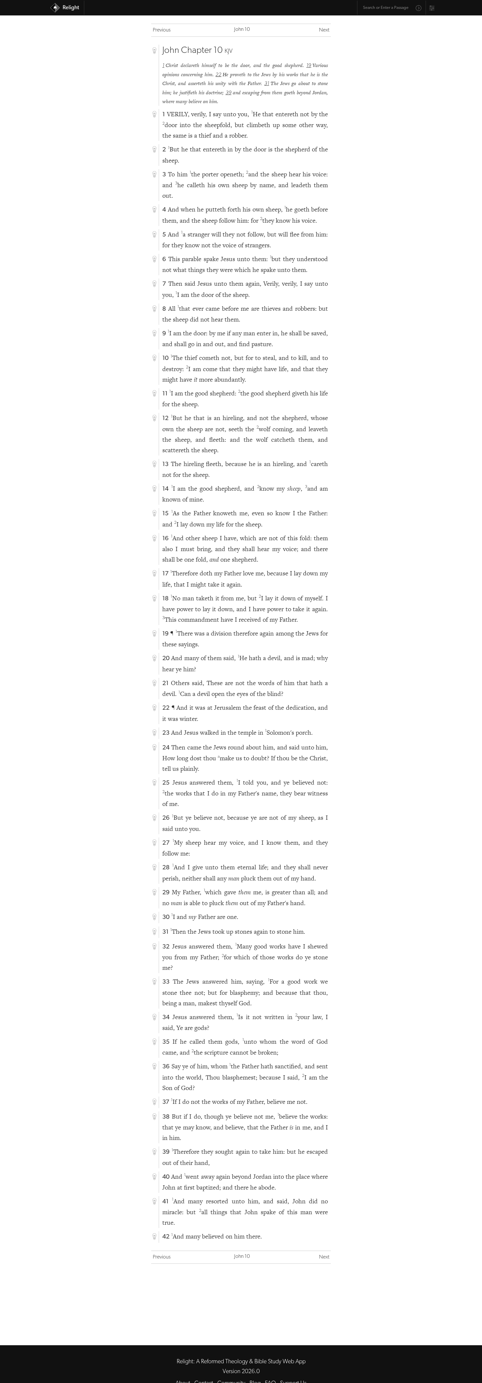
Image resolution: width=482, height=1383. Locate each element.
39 (228, 93)
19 (308, 65)
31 (266, 83)
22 (218, 75)
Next (324, 30)
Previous (162, 30)
